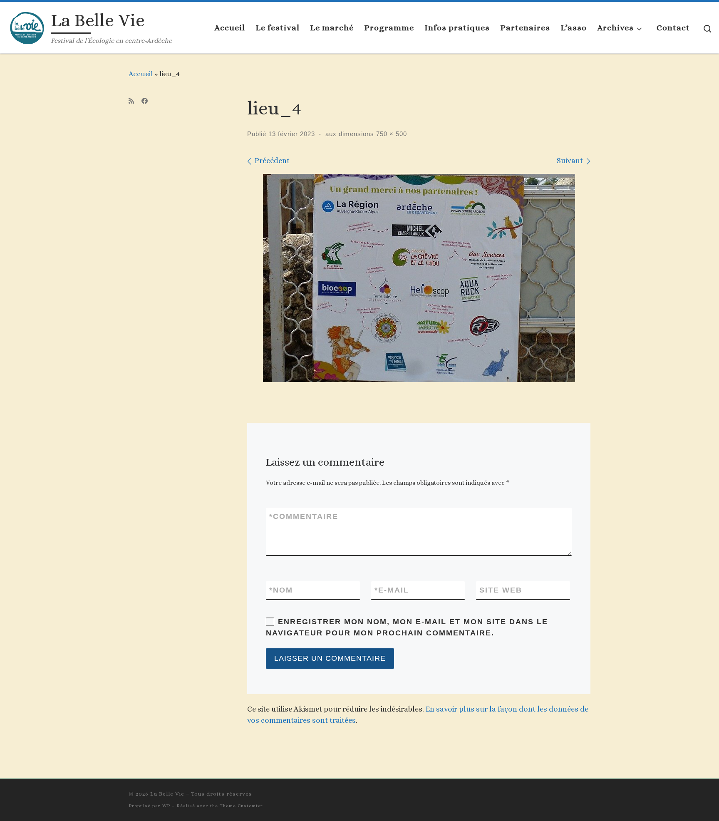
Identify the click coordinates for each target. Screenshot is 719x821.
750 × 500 (390, 133)
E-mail (391, 590)
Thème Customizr (241, 806)
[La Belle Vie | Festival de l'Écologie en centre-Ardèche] (27, 26)
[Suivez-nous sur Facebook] (144, 101)
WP (166, 806)
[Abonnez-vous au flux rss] (131, 101)
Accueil (141, 73)
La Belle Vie (167, 794)
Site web (500, 590)
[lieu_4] (419, 278)
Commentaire (303, 516)
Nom (281, 590)
